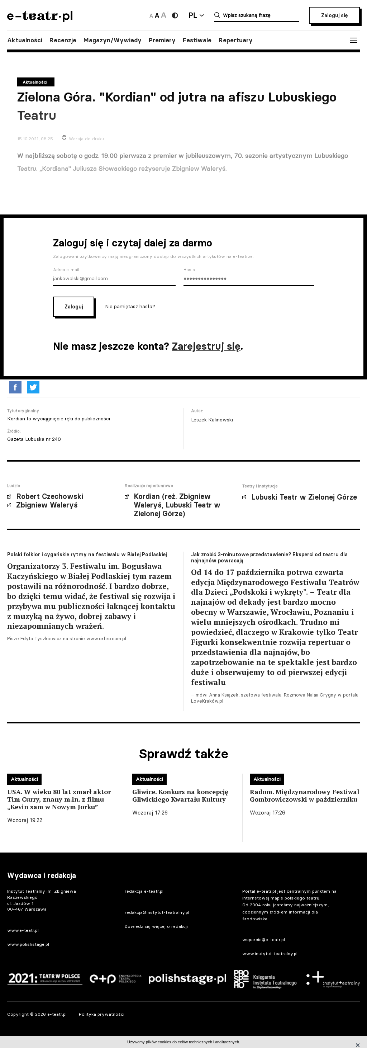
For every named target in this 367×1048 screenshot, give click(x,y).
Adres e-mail (66, 269)
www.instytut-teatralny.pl (269, 953)
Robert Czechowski (49, 496)
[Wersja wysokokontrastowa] (174, 15)
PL (193, 15)
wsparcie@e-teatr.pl (263, 939)
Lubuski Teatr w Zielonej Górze (304, 497)
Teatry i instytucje (260, 485)
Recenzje (62, 40)
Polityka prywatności (101, 1014)
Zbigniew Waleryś (47, 505)
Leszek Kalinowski (212, 419)
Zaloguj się (334, 15)
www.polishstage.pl (28, 944)
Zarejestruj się (206, 346)
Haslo (189, 269)
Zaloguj (74, 306)
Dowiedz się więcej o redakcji (156, 926)
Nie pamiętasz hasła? (130, 306)
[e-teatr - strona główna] (39, 19)
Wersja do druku (86, 138)
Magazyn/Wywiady (113, 40)
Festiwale (197, 40)
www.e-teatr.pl (23, 930)
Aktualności (24, 40)
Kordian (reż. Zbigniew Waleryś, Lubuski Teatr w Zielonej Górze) (177, 505)
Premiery (162, 40)
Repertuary (236, 40)
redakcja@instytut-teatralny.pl (157, 912)
